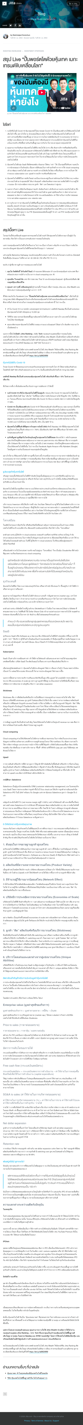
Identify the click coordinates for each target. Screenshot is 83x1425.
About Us (48, 1420)
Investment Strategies (34, 51)
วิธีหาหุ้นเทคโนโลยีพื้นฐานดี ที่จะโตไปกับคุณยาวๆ (27, 1378)
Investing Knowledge (12, 51)
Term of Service (37, 1420)
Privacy (27, 1420)
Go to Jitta (73, 3)
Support (56, 1420)
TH (5, 1394)
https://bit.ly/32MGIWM (38, 355)
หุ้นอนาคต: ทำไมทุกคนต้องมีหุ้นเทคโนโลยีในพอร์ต (27, 1373)
